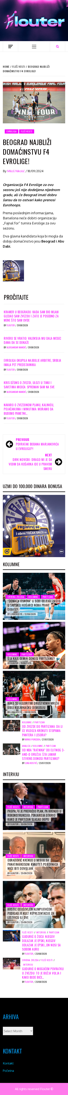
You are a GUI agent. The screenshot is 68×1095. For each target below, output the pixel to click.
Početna (8, 1071)
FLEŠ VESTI (26, 131)
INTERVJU (28, 807)
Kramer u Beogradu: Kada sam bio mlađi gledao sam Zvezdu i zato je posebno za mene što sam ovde (31, 316)
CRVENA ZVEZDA (16, 596)
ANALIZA (26, 746)
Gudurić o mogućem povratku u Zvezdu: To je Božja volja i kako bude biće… (43, 973)
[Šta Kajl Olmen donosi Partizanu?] (34, 645)
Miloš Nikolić (16, 171)
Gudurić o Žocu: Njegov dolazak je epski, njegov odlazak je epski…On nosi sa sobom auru (41, 942)
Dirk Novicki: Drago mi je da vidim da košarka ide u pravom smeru (30, 462)
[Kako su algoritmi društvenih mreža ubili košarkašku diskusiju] (34, 694)
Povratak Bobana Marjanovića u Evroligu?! (37, 444)
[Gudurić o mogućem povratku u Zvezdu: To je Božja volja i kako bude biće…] (11, 963)
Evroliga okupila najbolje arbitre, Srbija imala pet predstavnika (32, 362)
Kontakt (8, 1063)
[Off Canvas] (10, 46)
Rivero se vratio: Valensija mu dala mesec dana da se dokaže (32, 340)
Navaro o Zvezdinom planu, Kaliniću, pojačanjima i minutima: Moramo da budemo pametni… (29, 409)
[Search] (57, 46)
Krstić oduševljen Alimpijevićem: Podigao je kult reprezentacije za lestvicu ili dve (31, 913)
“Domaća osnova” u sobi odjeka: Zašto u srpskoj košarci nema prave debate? (34, 605)
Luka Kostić (16, 614)
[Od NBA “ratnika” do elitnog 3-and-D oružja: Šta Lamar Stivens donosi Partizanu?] (11, 749)
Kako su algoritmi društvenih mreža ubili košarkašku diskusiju (33, 705)
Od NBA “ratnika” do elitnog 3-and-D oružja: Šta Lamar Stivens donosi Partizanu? (43, 754)
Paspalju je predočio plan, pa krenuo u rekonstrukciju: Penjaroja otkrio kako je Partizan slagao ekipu (34, 815)
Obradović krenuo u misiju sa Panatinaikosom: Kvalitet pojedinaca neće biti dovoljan (33, 864)
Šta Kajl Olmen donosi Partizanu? (31, 658)
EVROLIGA (11, 131)
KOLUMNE (33, 596)
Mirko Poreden (32, 739)
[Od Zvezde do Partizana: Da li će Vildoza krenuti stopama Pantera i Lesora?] (11, 725)
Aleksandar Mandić (16, 347)
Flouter (11, 325)
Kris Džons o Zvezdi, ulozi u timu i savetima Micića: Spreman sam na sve (29, 384)
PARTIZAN (48, 596)
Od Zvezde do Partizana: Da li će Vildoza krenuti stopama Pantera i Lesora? (42, 730)
